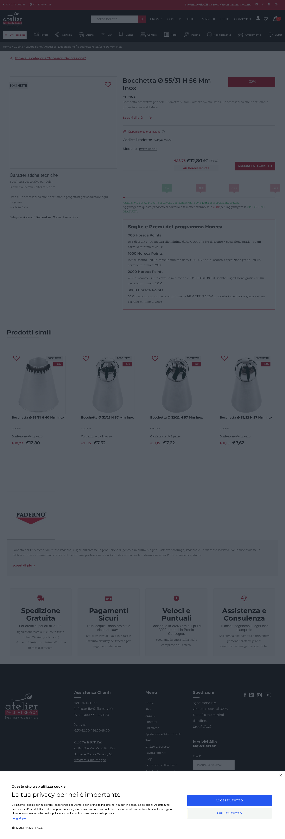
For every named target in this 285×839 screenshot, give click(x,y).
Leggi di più (19, 818)
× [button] (280, 775)
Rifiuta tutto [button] (229, 813)
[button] (97, 828)
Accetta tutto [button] (229, 800)
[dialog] (142, 805)
